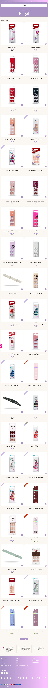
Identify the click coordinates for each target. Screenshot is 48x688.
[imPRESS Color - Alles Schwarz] (35, 95)
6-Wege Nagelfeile (12, 293)
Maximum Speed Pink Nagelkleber (12, 354)
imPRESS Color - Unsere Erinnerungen (35, 231)
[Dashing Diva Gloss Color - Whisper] (35, 371)
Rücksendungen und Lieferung (6, 665)
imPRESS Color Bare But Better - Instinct (12, 139)
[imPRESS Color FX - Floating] (35, 433)
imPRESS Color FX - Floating (36, 446)
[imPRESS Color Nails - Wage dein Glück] (12, 248)
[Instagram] (4, 673)
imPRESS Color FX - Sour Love (36, 600)
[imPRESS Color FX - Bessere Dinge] (35, 310)
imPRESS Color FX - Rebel (12, 477)
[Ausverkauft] (46, 443)
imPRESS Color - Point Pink (36, 293)
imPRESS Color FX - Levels (12, 170)
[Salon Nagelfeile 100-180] (12, 402)
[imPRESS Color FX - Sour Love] (35, 586)
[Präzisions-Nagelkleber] (35, 33)
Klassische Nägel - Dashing (36, 569)
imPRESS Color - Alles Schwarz (36, 109)
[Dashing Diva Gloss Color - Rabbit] (35, 525)
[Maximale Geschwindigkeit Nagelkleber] (12, 310)
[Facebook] (2, 673)
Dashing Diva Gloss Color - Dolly (36, 631)
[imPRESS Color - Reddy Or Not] (12, 95)
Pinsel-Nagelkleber (12, 47)
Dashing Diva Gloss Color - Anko (36, 508)
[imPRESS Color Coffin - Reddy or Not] (12, 64)
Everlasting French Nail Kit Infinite (35, 170)
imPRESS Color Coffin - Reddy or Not (12, 78)
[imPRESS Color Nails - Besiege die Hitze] (35, 341)
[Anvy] (24, 5)
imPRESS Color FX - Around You (36, 477)
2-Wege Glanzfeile (12, 569)
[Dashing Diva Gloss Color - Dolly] (35, 617)
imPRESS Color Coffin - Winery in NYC (35, 201)
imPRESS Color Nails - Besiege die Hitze (36, 354)
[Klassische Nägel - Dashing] (35, 555)
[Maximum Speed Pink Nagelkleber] (12, 341)
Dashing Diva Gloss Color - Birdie (12, 631)
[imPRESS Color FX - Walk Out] (12, 494)
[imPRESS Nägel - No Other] (12, 433)
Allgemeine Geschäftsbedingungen (22, 665)
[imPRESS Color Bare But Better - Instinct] (12, 126)
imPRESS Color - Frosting (35, 262)
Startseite (19, 10)
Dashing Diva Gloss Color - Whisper (36, 385)
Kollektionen (25, 10)
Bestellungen (18, 662)
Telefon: (35, 660)
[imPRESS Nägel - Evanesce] (12, 525)
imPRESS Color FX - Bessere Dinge (35, 324)
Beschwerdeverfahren (4, 666)
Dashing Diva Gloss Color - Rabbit (35, 539)
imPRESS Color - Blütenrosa (36, 78)
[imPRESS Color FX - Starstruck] (35, 126)
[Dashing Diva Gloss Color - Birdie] (12, 617)
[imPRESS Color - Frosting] (35, 248)
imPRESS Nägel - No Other (12, 446)
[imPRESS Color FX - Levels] (12, 156)
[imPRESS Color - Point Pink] (35, 279)
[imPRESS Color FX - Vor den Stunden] (35, 402)
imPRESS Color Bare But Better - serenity (12, 231)
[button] (2, 5)
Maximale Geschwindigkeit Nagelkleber (12, 324)
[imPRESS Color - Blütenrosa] (35, 64)
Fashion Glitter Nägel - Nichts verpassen (12, 600)
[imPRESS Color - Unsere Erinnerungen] (35, 218)
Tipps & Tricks (3, 663)
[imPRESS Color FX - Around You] (35, 463)
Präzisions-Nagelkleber (36, 47)
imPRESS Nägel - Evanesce (12, 539)
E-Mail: (35, 662)
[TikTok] (7, 673)
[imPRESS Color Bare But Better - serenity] (12, 218)
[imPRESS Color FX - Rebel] (12, 463)
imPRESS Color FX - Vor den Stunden (36, 416)
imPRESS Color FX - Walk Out (12, 508)
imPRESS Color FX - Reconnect (12, 385)
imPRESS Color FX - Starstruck (36, 139)
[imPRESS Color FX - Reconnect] (12, 371)
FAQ (1, 662)
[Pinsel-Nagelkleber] (12, 33)
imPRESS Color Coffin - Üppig (12, 201)
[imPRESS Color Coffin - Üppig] (12, 187)
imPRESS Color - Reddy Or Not (12, 109)
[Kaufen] (22, 44)
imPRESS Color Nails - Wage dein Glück (12, 262)
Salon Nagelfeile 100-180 (12, 416)
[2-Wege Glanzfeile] (12, 555)
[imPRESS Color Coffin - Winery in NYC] (35, 187)
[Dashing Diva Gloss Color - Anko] (35, 494)
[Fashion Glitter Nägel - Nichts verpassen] (12, 586)
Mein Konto (18, 660)
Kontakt (2, 660)
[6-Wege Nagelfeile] (12, 279)
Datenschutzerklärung (20, 663)
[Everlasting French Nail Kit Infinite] (35, 156)
